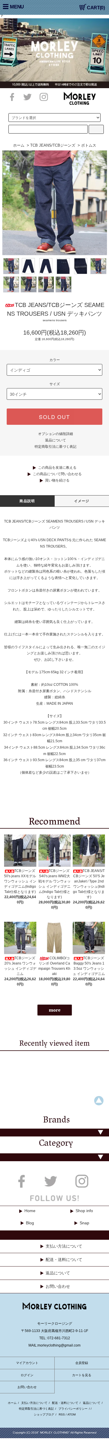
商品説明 (27, 501)
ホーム (18, 145)
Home (29, 1210)
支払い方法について (64, 1246)
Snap (84, 1223)
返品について (55, 440)
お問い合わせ (58, 1286)
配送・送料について (64, 1259)
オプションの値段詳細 (55, 434)
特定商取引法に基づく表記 (55, 447)
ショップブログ (44, 1414)
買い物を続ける (57, 480)
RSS (62, 1414)
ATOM (71, 1414)
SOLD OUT (54, 416)
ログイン (27, 1375)
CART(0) (96, 7)
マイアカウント (27, 1363)
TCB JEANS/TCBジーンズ (52, 145)
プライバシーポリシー (72, 1408)
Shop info (84, 1210)
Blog (30, 1223)
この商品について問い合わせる (57, 474)
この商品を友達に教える (57, 468)
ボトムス (88, 145)
